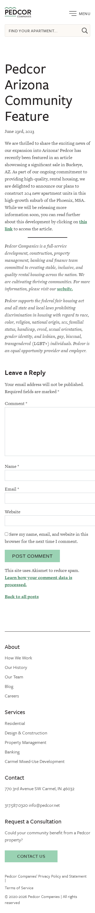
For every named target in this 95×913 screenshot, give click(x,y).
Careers (12, 695)
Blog (9, 686)
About (12, 646)
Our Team (14, 676)
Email (12, 489)
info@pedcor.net (44, 805)
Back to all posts (22, 596)
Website (12, 512)
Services (15, 712)
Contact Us (31, 856)
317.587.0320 (16, 805)
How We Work (18, 657)
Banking (12, 751)
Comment (16, 403)
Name (12, 466)
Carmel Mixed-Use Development (35, 761)
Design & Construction (26, 732)
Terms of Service (19, 888)
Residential (15, 723)
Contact (14, 777)
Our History (16, 667)
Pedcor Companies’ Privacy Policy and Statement (46, 876)
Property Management (25, 742)
